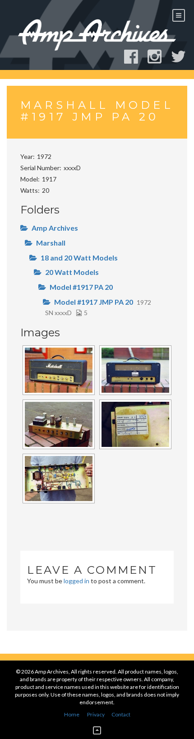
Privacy (96, 714)
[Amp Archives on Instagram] (159, 56)
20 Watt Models (72, 272)
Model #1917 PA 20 (81, 287)
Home (71, 714)
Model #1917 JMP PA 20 (93, 301)
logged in (76, 581)
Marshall (50, 242)
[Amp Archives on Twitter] (182, 56)
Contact (120, 714)
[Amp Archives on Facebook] (135, 56)
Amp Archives (55, 227)
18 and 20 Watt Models (79, 257)
